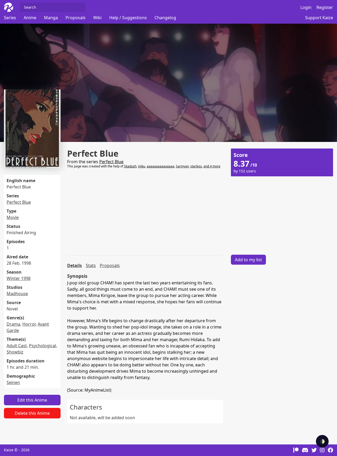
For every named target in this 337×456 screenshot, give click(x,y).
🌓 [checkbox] (322, 441)
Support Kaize (319, 18)
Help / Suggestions (128, 18)
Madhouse (17, 293)
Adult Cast (17, 346)
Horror (29, 324)
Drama (13, 324)
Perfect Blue (19, 202)
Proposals (76, 18)
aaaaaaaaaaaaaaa (160, 166)
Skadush (130, 166)
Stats (91, 265)
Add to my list (248, 260)
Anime (30, 18)
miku (141, 166)
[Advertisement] (145, 212)
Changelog (165, 18)
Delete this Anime (32, 413)
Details (74, 265)
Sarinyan (182, 166)
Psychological (42, 346)
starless (196, 166)
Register (324, 7)
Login (305, 7)
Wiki (97, 18)
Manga (51, 18)
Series (10, 18)
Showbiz (15, 352)
